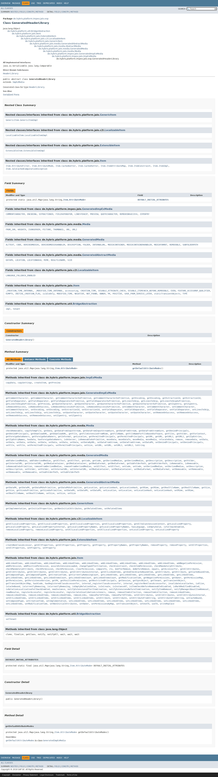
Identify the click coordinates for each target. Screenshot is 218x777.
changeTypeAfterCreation (93, 566)
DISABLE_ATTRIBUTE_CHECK (112, 291)
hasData (31, 439)
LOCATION (20, 260)
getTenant (156, 580)
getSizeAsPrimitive (27, 490)
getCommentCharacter (17, 398)
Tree (39, 3)
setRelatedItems (113, 508)
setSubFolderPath (48, 472)
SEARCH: (182, 9)
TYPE (185, 293)
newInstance (58, 589)
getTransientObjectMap (18, 583)
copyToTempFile (33, 431)
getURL (149, 436)
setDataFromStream (107, 442)
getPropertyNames (117, 545)
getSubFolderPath (136, 463)
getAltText (59, 460)
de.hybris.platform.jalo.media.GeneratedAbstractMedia (59, 43)
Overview (5, 3)
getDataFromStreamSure (151, 431)
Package (16, 3)
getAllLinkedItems (111, 572)
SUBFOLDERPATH (190, 245)
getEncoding (138, 398)
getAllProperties (43, 545)
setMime (178, 490)
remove (179, 439)
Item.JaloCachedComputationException (26, 169)
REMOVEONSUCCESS (128, 214)
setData (203, 439)
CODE (18, 245)
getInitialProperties (40, 508)
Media (86, 224)
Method (39, 12)
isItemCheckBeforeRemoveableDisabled (150, 586)
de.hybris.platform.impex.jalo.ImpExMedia (74, 56)
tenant (16, 309)
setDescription (194, 466)
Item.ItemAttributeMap (113, 166)
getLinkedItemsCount (55, 578)
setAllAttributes (143, 595)
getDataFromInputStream (67, 431)
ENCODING (32, 214)
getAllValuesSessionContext (149, 524)
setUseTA (144, 604)
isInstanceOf (120, 586)
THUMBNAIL (58, 229)
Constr (30, 12)
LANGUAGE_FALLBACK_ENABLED (20, 275)
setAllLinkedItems (16, 598)
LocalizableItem (115, 130)
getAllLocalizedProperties (20, 524)
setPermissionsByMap (102, 604)
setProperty (33, 548)
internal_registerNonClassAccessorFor (144, 583)
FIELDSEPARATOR (64, 214)
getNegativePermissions (156, 578)
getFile (73, 433)
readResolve (12, 592)
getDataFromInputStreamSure (98, 431)
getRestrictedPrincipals (102, 580)
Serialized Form (11, 94)
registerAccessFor (31, 592)
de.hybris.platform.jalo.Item (26, 33)
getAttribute (162, 572)
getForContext (197, 433)
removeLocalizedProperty (19, 529)
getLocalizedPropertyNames (82, 527)
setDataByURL (88, 442)
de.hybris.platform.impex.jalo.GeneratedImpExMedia (75, 53)
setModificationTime (36, 604)
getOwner (176, 578)
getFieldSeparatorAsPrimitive (67, 401)
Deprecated (49, 3)
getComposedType (15, 575)
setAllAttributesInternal (191, 595)
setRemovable (179, 469)
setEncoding (37, 409)
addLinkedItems (14, 563)
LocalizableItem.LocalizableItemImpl (26, 135)
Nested (14, 12)
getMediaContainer (54, 463)
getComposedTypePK (36, 575)
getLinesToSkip (130, 401)
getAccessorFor (169, 569)
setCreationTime (35, 601)
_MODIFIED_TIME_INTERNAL (49, 291)
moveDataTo (124, 439)
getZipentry (174, 404)
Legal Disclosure (47, 775)
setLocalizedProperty (141, 529)
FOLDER (86, 245)
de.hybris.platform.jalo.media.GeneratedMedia (63, 48)
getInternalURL (14, 463)
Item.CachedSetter (88, 166)
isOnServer (70, 439)
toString (140, 445)
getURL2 (169, 436)
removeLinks (79, 595)
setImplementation (56, 601)
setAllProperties (197, 545)
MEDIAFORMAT (160, 245)
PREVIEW (94, 214)
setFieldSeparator (112, 409)
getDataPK (11, 487)
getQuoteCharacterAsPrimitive (113, 404)
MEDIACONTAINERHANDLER (139, 245)
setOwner (84, 604)
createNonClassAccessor (19, 545)
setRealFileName (15, 493)
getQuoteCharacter (62, 404)
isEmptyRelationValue (84, 586)
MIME (46, 260)
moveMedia (138, 439)
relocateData (166, 439)
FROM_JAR (10, 229)
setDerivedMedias (152, 466)
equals (155, 569)
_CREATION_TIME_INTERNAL (19, 291)
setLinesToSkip (200, 409)
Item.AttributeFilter (18, 166)
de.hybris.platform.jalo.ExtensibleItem (36, 36)
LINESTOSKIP (81, 214)
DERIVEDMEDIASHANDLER (53, 245)
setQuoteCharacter (73, 412)
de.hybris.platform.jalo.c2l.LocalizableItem (43, 38)
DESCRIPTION (74, 245)
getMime (144, 487)
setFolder (30, 469)
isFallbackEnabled (174, 527)
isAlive (200, 583)
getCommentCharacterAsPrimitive (73, 398)
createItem (40, 382)
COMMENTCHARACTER (15, 214)
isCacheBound (13, 586)
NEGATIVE (79, 293)
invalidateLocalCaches (180, 583)
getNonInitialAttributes (68, 508)
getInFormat (64, 436)
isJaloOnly (48, 293)
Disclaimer (16, 775)
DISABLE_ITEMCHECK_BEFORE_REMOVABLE (148, 291)
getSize (206, 487)
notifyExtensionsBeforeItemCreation (129, 589)
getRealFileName (170, 487)
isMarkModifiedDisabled (186, 586)
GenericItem (108, 114)
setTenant (11, 619)
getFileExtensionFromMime (93, 433)
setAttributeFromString (142, 598)
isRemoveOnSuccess (16, 407)
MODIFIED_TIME (64, 293)
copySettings (25, 382)
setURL (98, 445)
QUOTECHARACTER (109, 214)
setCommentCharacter (133, 407)
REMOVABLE (175, 245)
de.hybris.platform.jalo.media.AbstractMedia (57, 46)
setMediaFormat (142, 469)
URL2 (74, 229)
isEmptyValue (154, 527)
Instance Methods (35, 359)
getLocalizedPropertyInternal (48, 527)
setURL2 (118, 445)
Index (59, 3)
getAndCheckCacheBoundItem (138, 572)
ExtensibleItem (110, 145)
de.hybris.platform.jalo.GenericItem (44, 41)
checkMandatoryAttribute (167, 566)
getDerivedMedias (112, 460)
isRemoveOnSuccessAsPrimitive (67, 407)
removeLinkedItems (180, 592)
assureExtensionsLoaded (64, 566)
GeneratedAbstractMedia (99, 255)
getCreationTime (57, 575)
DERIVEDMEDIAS (31, 245)
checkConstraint (118, 566)
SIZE (69, 260)
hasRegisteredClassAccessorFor (62, 583)
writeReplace (167, 604)
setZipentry (59, 415)
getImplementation (16, 508)
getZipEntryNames (15, 439)
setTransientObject (126, 604)
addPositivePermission (36, 566)
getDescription (154, 460)
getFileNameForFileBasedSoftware (144, 433)
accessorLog (71, 291)
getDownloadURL (39, 433)
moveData (111, 439)
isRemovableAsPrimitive (91, 439)
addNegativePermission (189, 563)
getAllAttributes (189, 569)
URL (68, 229)
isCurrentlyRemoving (33, 586)
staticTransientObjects (167, 293)
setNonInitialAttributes (63, 604)
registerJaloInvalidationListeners (85, 592)
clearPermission (85, 569)
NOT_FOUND (91, 293)
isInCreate (104, 586)
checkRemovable (14, 431)
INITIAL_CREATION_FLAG (27, 293)
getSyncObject (140, 580)
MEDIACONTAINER (116, 245)
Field (22, 12)
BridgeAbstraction (85, 303)
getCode (86, 460)
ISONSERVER (34, 229)
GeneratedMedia (93, 239)
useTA (155, 604)
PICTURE (47, 229)
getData (48, 431)
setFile (10, 445)
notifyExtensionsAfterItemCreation (87, 589)
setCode (126, 466)
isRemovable (176, 463)
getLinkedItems (109, 575)
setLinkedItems (77, 601)
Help (66, 3)
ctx (111, 569)
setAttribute (103, 598)
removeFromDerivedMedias (48, 466)
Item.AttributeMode (42, 166)
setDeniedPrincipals (166, 442)
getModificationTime (129, 578)
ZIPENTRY (144, 214)
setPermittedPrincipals (40, 445)
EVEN (173, 291)
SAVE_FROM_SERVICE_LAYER (138, 293)
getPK (55, 580)
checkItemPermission (140, 566)
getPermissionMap (193, 578)
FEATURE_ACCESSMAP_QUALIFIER (194, 291)
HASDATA (22, 229)
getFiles (169, 433)
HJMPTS (9, 293)
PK (109, 293)
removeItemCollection (129, 592)
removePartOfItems (99, 595)
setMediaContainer (99, 469)
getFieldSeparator (16, 401)
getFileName (116, 433)
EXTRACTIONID (46, 214)
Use (33, 3)
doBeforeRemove (141, 569)
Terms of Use (72, 775)
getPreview (54, 382)
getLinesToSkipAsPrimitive (175, 401)
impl (8, 309)
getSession (124, 580)
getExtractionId (171, 398)
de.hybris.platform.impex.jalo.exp (30, 18)
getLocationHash (108, 487)
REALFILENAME (58, 260)
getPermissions (14, 580)
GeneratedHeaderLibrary (19, 340)
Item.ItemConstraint (139, 166)
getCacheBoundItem (198, 572)
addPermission (13, 566)
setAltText (99, 466)
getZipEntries (194, 436)
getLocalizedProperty (179, 524)
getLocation (79, 436)
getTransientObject (174, 580)
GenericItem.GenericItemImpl (22, 120)
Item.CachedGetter (66, 166)
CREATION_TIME (88, 291)
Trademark (60, 775)
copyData (10, 382)
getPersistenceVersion (37, 580)
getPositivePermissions (73, 580)
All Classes (7, 8)
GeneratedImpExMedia (97, 209)
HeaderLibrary (10, 73)
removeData (191, 439)
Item (103, 160)
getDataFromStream (126, 431)
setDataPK (147, 442)
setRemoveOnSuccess (163, 412)
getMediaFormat (97, 463)
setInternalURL (59, 469)
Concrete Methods (60, 359)
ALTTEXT (10, 245)
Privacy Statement (30, 775)
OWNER (102, 293)
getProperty (83, 545)
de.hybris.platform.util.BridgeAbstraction (28, 31)
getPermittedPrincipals (102, 436)
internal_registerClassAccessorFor (101, 583)
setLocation (109, 490)
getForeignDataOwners (18, 436)
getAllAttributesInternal (84, 572)
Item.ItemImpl (160, 166)
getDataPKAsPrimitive (44, 487)
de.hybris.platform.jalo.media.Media (62, 51)
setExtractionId (70, 409)
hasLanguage (138, 527)
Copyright (6, 775)
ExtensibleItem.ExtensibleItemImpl (25, 150)
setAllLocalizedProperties (80, 529)
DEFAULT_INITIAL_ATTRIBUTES (153, 200)
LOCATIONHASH (34, 260)
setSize (88, 445)
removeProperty (159, 545)
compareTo (101, 569)
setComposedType (15, 601)
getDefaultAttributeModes (146, 368)
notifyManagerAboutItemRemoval (191, 589)
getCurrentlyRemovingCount (83, 575)
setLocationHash (143, 490)
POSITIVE (117, 293)
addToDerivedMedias (16, 460)
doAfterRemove (122, 569)
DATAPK (9, 260)
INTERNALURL (98, 245)
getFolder (182, 433)
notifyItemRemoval (162, 589)
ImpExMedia (18, 82)
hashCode (38, 583)
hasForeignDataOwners (50, 439)
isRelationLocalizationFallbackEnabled (28, 589)
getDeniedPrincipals (177, 431)
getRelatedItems (93, 508)
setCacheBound (194, 598)
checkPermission (44, 569)
